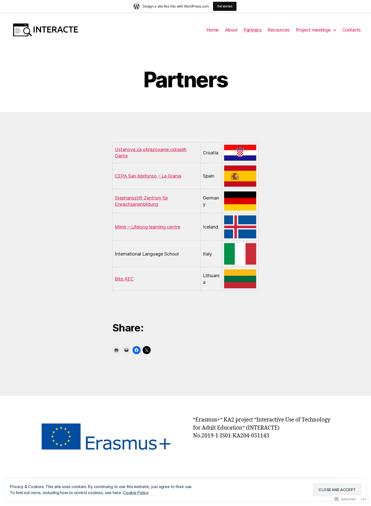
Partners (252, 30)
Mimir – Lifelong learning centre (147, 227)
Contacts (351, 30)
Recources (279, 30)
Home (213, 30)
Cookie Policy (136, 492)
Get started (224, 6)
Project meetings (313, 30)
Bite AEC (124, 279)
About (231, 30)
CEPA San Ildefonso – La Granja (148, 176)
